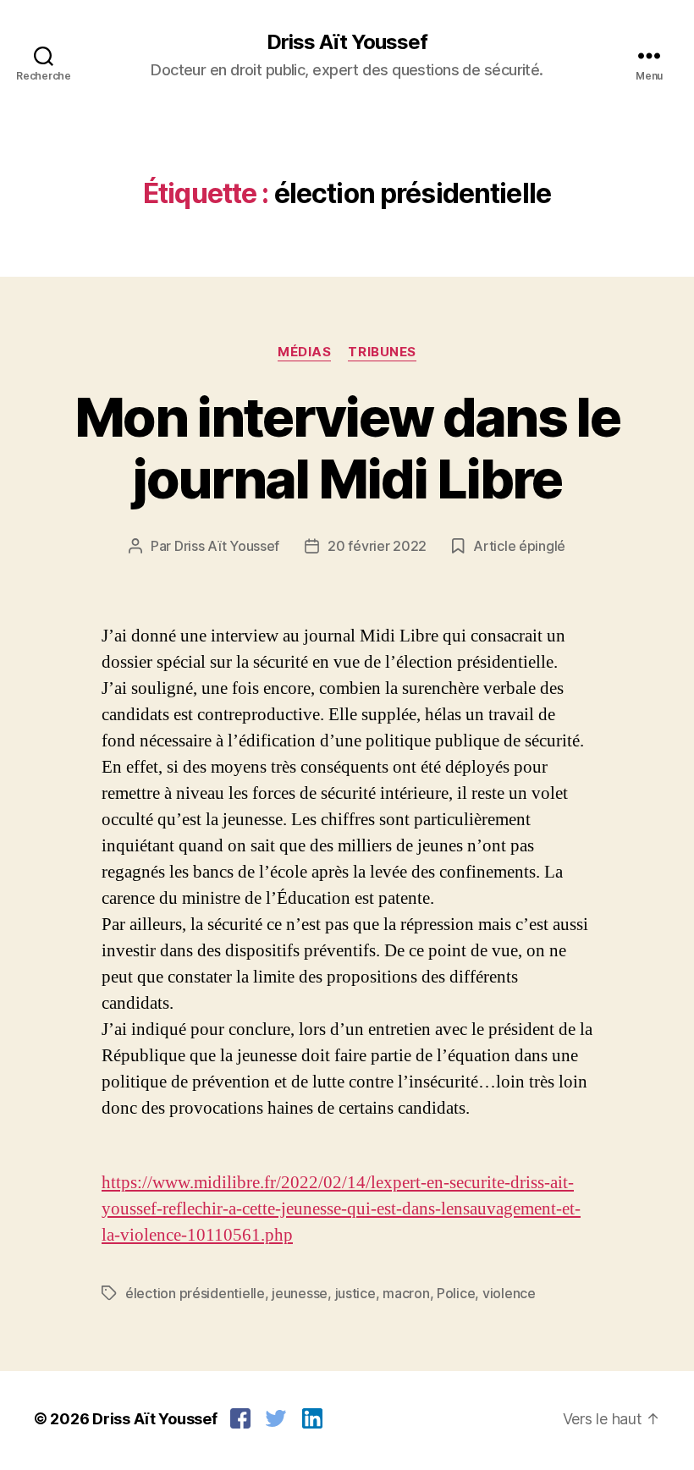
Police (456, 1293)
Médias (304, 352)
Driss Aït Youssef (347, 42)
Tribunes (382, 352)
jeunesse (300, 1293)
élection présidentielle (195, 1293)
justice (355, 1293)
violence (509, 1293)
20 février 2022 (377, 545)
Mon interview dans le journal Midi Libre (347, 447)
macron (406, 1293)
